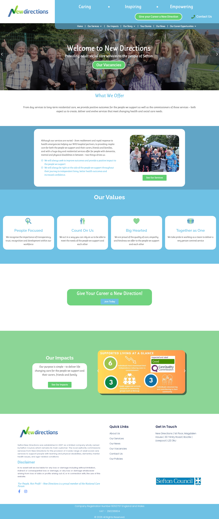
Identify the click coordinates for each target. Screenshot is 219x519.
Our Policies (116, 458)
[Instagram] (25, 491)
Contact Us (116, 453)
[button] (2, 54)
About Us (115, 433)
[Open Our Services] (101, 26)
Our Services (117, 438)
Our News (115, 443)
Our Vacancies (118, 448)
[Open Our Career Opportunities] (195, 26)
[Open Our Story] (134, 26)
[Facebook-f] (19, 491)
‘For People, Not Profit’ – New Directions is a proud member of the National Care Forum (59, 485)
